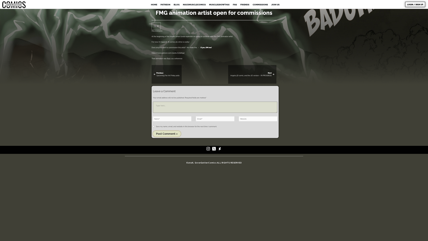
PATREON (165, 4)
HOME (154, 4)
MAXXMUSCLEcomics (194, 4)
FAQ (235, 4)
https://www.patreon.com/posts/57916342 (168, 53)
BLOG (177, 4)
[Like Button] (155, 26)
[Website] (258, 119)
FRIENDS (244, 4)
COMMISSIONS (260, 4)
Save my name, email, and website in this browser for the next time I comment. (186, 127)
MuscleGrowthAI (219, 4)
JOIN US (275, 4)
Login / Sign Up (415, 4)
